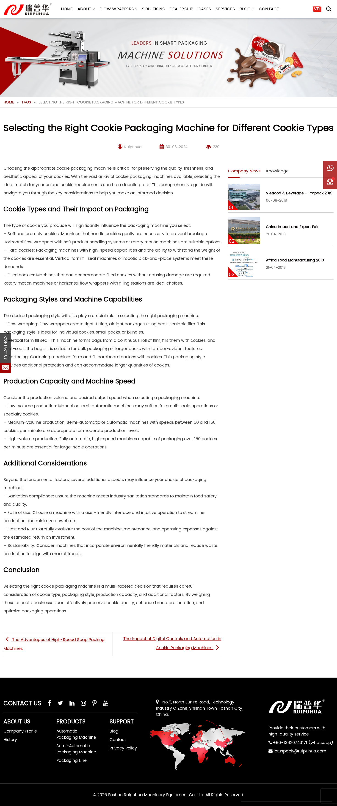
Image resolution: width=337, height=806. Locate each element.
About (84, 9)
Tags (26, 102)
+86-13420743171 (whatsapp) (303, 742)
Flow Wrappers (116, 9)
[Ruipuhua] (27, 9)
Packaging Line (71, 760)
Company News (244, 171)
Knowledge (277, 171)
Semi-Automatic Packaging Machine (76, 749)
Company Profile (20, 731)
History (10, 739)
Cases (204, 9)
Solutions (153, 9)
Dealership (181, 9)
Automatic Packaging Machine (76, 734)
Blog (245, 9)
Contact (269, 9)
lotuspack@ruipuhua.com (300, 751)
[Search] (329, 9)
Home (67, 9)
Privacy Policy (123, 748)
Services (225, 9)
